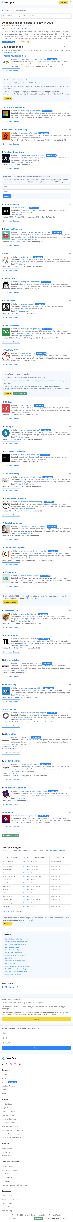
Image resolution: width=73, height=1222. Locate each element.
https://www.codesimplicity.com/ (29, 477)
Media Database (7, 1156)
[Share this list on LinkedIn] (15, 28)
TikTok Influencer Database (11, 1138)
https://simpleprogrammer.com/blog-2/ (32, 526)
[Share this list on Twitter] (11, 28)
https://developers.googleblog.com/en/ (32, 59)
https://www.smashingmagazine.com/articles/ (34, 232)
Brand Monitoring (8, 1166)
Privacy (4, 1090)
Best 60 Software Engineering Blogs (16, 941)
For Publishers (7, 1148)
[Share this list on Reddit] (18, 28)
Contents (29, 25)
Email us (8, 99)
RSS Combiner (7, 1178)
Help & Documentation (10, 1199)
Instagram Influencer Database (12, 1130)
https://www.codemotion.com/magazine (32, 551)
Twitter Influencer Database (11, 1134)
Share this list (7, 983)
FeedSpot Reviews (8, 1086)
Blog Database (7, 1108)
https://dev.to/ (23, 208)
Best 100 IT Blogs (10, 963)
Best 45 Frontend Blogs (12, 950)
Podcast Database (8, 1111)
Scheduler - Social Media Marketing (14, 1185)
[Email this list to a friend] (22, 28)
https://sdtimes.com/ (25, 405)
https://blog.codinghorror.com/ (29, 282)
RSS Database (7, 1104)
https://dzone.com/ (24, 257)
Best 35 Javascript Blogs (13, 974)
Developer (9, 10)
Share (3, 28)
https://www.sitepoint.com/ (27, 816)
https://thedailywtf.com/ (26, 353)
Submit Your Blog (8, 42)
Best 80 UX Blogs (10, 958)
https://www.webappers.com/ (28, 576)
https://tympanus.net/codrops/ (29, 430)
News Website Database (10, 1126)
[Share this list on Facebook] (8, 28)
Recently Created (8, 1207)
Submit (7, 196)
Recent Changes (7, 1203)
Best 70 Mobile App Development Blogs (17, 966)
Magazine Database (9, 1115)
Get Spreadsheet (10, 602)
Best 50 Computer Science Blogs (15, 955)
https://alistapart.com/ (26, 304)
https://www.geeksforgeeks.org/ (29, 329)
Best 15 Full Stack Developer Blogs (16, 971)
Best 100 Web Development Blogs (15, 944)
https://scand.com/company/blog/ (30, 688)
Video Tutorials (7, 1196)
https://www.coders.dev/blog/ (28, 764)
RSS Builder (6, 1181)
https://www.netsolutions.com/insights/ (32, 713)
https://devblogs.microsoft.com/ (29, 111)
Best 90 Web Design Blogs (13, 952)
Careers (9, 1082)
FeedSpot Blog (7, 1211)
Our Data (5, 1078)
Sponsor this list (22, 42)
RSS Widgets (6, 1174)
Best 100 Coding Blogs (12, 947)
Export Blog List (19, 393)
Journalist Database (9, 1119)
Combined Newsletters (10, 1170)
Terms (4, 1093)
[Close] (72, 1211)
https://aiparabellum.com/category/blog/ (32, 791)
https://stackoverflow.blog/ (27, 133)
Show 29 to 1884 (12, 835)
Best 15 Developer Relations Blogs (15, 969)
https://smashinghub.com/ (27, 614)
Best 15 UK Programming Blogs (15, 960)
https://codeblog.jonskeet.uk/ (28, 455)
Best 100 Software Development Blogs (17, 939)
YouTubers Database (9, 1123)
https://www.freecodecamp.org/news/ (31, 155)
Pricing (63, 2)
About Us (5, 1075)
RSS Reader (6, 1152)
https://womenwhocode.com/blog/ (30, 502)
